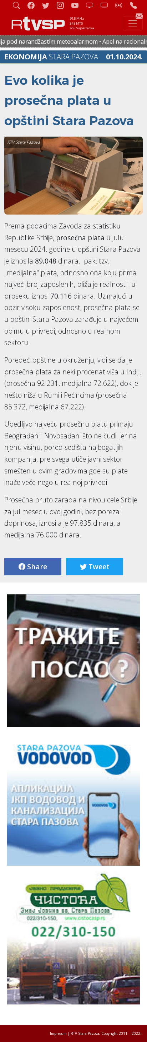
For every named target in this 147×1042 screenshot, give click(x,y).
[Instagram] (63, 5)
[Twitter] (48, 5)
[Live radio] (121, 5)
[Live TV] (92, 5)
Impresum (58, 1033)
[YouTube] (77, 5)
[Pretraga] (19, 5)
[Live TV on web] (107, 5)
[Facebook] (33, 5)
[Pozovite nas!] (136, 5)
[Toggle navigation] (133, 23)
